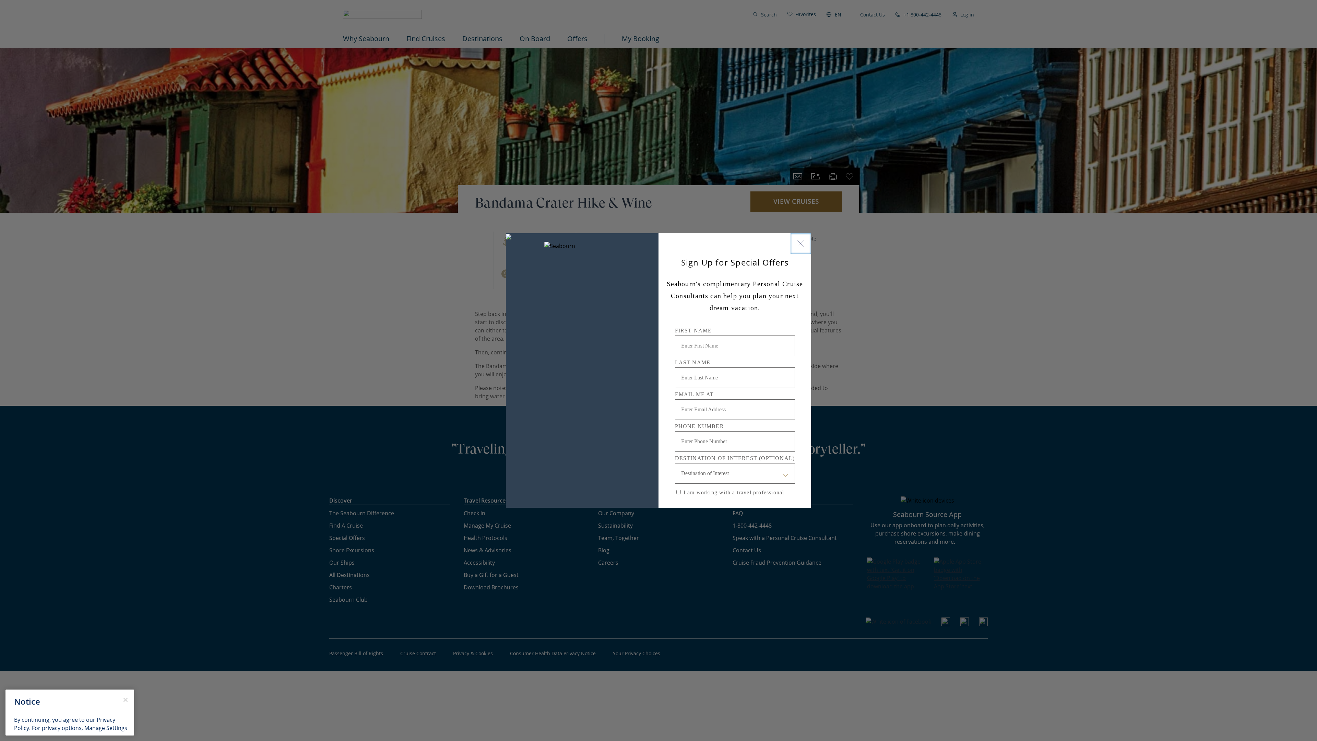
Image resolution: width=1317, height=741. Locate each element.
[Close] (801, 243)
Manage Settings (105, 728)
